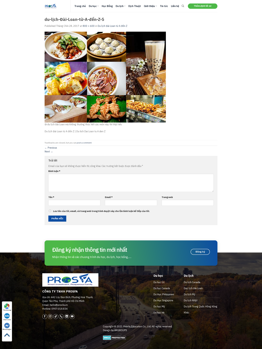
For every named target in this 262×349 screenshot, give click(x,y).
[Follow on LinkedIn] (66, 316)
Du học (93, 6)
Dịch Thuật (134, 6)
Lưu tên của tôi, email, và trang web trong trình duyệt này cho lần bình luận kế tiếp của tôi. (101, 211)
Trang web (167, 197)
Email (109, 197)
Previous (51, 147)
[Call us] (61, 316)
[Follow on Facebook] (44, 316)
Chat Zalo (7, 320)
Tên (51, 197)
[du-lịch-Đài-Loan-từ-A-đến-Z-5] (105, 76)
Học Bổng (107, 6)
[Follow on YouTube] (72, 316)
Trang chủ (80, 6)
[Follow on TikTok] (55, 316)
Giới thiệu (149, 6)
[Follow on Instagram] (50, 316)
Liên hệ (175, 6)
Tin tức (164, 6)
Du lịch (119, 6)
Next (49, 151)
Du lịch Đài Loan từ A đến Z (112, 25)
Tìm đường (7, 310)
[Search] (183, 6)
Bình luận (54, 171)
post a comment (84, 142)
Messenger (7, 329)
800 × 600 (89, 25)
